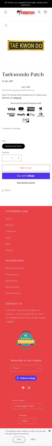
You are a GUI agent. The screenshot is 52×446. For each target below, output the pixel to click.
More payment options (26, 182)
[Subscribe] (38, 368)
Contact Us (11, 231)
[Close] (49, 430)
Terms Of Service (13, 293)
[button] (5, 12)
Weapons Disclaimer (15, 268)
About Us (10, 225)
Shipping (16, 90)
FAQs (8, 244)
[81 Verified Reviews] (26, 351)
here (10, 321)
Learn (8, 238)
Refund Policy (12, 281)
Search (9, 219)
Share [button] (7, 190)
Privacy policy (12, 274)
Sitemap (9, 250)
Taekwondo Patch (13, 146)
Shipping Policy (12, 287)
